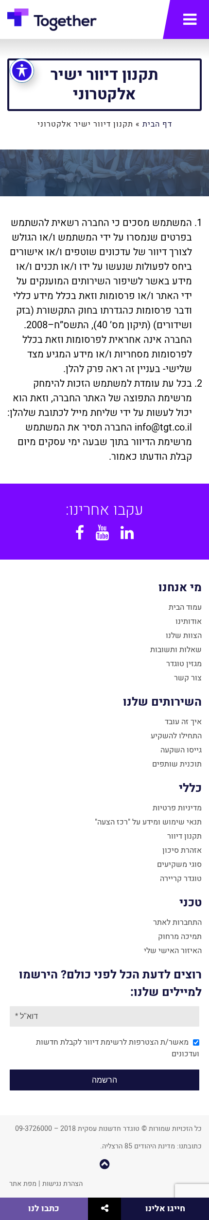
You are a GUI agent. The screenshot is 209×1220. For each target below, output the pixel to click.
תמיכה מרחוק (180, 936)
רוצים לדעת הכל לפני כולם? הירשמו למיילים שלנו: (110, 983)
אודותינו (188, 621)
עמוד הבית (185, 607)
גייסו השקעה (181, 750)
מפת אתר (22, 1184)
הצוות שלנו (184, 635)
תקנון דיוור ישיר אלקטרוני (104, 84)
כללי (190, 788)
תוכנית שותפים (177, 764)
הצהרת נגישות (62, 1184)
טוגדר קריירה (181, 878)
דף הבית (157, 124)
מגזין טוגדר (184, 664)
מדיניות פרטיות (177, 808)
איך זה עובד (183, 722)
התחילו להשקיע (176, 736)
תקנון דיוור (184, 836)
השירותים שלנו (162, 702)
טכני (190, 902)
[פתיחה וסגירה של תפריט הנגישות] (22, 70)
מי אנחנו (180, 587)
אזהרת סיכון (182, 850)
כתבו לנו (43, 1208)
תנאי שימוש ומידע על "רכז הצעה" (148, 822)
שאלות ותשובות (176, 650)
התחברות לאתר (177, 922)
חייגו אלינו (165, 1208)
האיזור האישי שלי (173, 951)
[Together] (52, 22)
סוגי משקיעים (179, 864)
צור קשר (188, 678)
